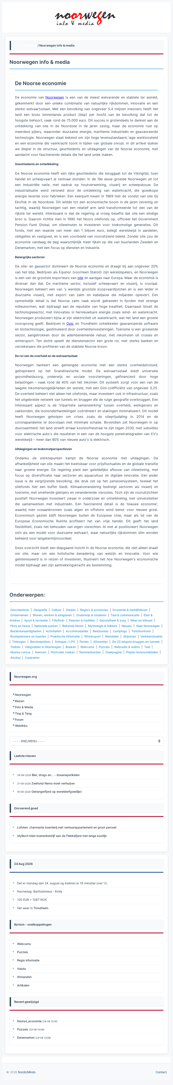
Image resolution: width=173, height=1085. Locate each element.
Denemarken (26, 1037)
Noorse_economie (29, 1021)
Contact (161, 1072)
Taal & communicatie (125, 615)
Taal (147, 647)
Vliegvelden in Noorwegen (43, 647)
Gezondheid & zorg (112, 620)
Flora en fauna (20, 626)
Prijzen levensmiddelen (142, 652)
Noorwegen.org (25, 45)
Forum (19, 719)
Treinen (15, 647)
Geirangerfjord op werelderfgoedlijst (56, 791)
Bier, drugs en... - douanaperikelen (56, 775)
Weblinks (21, 725)
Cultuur (56, 610)
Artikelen (23, 985)
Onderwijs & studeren (91, 615)
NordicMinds (26, 1072)
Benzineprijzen (40, 641)
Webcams (87, 647)
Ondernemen (19, 615)
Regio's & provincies (94, 610)
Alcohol (15, 657)
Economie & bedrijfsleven (130, 610)
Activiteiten (53, 631)
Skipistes (129, 636)
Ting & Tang (23, 713)
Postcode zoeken (63, 652)
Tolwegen (19, 641)
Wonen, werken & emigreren (52, 615)
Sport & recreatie (36, 620)
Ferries (84, 641)
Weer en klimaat (141, 620)
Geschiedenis (19, 610)
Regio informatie (28, 960)
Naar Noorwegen (148, 626)
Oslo (70, 323)
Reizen (19, 701)
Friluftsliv (58, 620)
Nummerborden (90, 652)
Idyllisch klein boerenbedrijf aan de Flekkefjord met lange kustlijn (62, 836)
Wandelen (112, 636)
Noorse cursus (20, 652)
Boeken (71, 647)
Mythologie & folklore (102, 626)
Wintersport (92, 636)
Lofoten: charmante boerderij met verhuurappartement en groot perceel (66, 827)
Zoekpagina (113, 652)
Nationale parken (46, 626)
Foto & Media (24, 707)
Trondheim (41, 908)
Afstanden (100, 641)
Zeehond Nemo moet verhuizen (53, 783)
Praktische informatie (65, 636)
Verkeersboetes (152, 636)
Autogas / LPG (65, 641)
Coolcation (32, 657)
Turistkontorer (141, 631)
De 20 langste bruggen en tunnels (136, 641)
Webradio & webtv (127, 647)
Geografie (40, 610)
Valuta (21, 968)
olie (80, 278)
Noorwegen (23, 694)
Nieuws (127, 626)
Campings (120, 631)
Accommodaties (77, 631)
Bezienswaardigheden (25, 631)
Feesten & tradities (82, 620)
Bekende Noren (73, 626)
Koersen (40, 652)
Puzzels (104, 647)
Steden (71, 610)
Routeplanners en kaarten (28, 636)
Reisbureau (100, 631)
